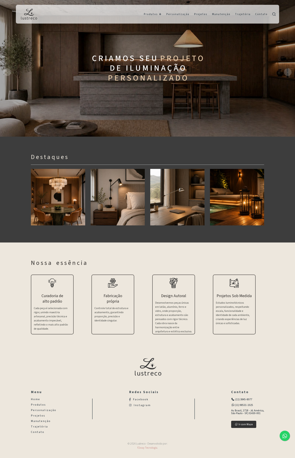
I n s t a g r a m (142, 405)
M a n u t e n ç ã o (221, 14)
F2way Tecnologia (147, 448)
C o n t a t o (261, 14)
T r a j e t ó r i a (242, 14)
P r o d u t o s (150, 14)
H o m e (35, 399)
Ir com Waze (245, 424)
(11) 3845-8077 (243, 399)
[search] (274, 14)
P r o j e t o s (200, 14)
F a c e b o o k (140, 399)
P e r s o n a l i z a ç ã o (177, 14)
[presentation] (7, 72)
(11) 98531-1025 (244, 405)
